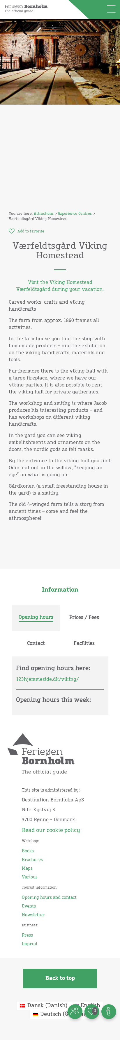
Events (29, 906)
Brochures (32, 860)
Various (30, 877)
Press (27, 935)
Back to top (60, 978)
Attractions (44, 214)
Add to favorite (30, 231)
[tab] (36, 618)
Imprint (30, 944)
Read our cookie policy (51, 830)
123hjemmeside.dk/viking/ (47, 679)
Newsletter (33, 915)
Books (28, 851)
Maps (27, 869)
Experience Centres (75, 214)
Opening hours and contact (49, 898)
